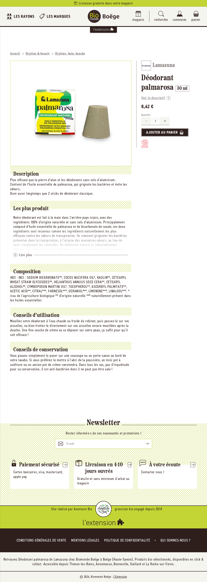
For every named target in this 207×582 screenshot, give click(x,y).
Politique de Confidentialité (127, 540)
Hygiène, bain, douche (70, 53)
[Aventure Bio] (103, 509)
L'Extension (120, 577)
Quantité (145, 115)
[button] (161, 16)
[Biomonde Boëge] (103, 16)
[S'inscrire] (144, 444)
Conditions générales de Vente (41, 540)
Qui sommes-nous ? (175, 540)
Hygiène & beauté (38, 53)
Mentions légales (85, 540)
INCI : (14, 277)
